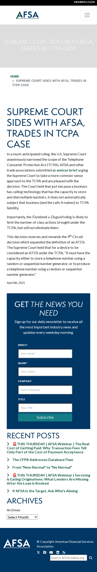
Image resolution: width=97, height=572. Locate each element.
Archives (13, 510)
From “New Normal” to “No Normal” (42, 467)
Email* (23, 345)
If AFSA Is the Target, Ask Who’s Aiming (45, 491)
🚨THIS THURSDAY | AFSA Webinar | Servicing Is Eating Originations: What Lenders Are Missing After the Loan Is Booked (48, 479)
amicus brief (67, 170)
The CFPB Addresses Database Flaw (42, 459)
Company (25, 381)
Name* (22, 363)
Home (14, 76)
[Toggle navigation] (87, 15)
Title (21, 399)
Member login (84, 2)
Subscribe (45, 417)
